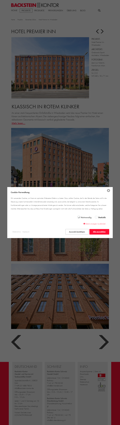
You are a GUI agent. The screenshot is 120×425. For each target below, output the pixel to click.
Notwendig (86, 217)
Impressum (25, 232)
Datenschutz (17, 232)
